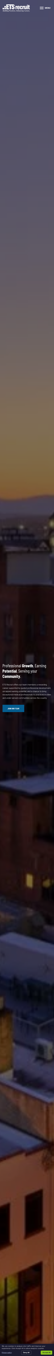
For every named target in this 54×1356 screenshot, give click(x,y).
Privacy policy (7, 1352)
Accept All (46, 1352)
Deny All (26, 1352)
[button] (42, 8)
